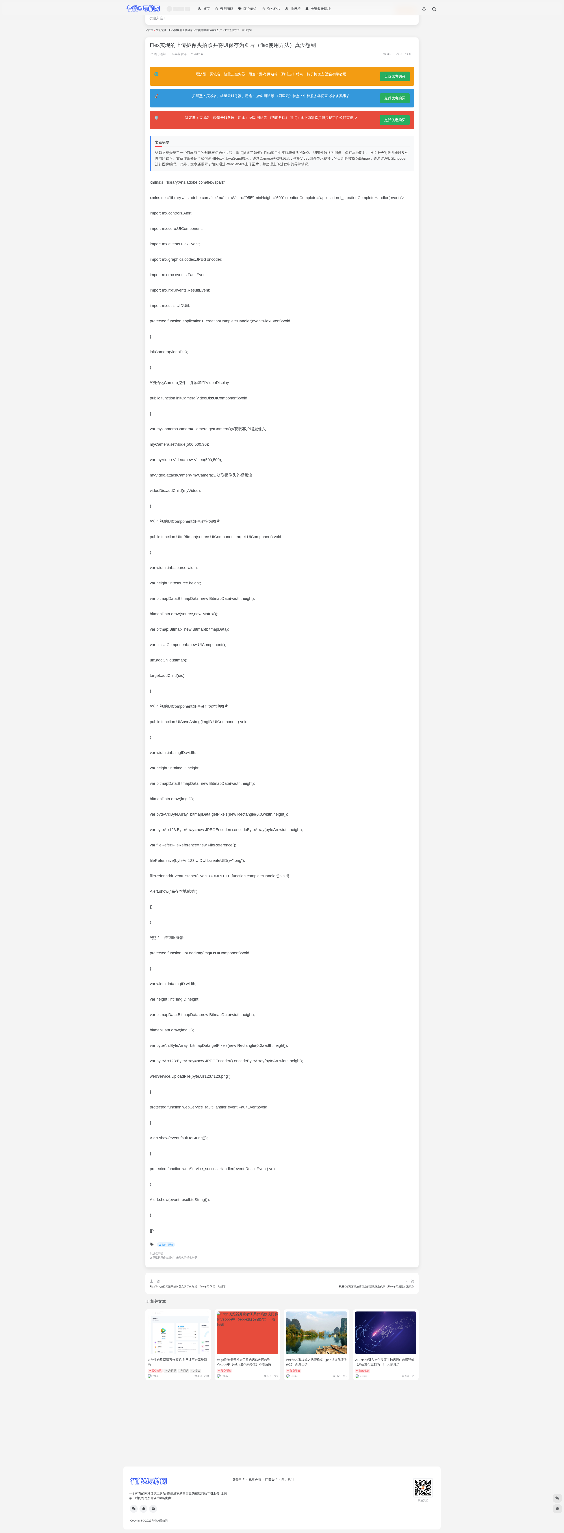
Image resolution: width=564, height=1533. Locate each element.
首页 (150, 30)
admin (198, 54)
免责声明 (255, 1479)
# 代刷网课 (170, 1370)
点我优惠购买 (394, 76)
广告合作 (271, 1479)
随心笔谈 (161, 30)
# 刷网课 (183, 1370)
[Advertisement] (282, 1432)
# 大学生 (195, 1370)
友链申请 (238, 1479)
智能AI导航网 (160, 1520)
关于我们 (287, 1479)
